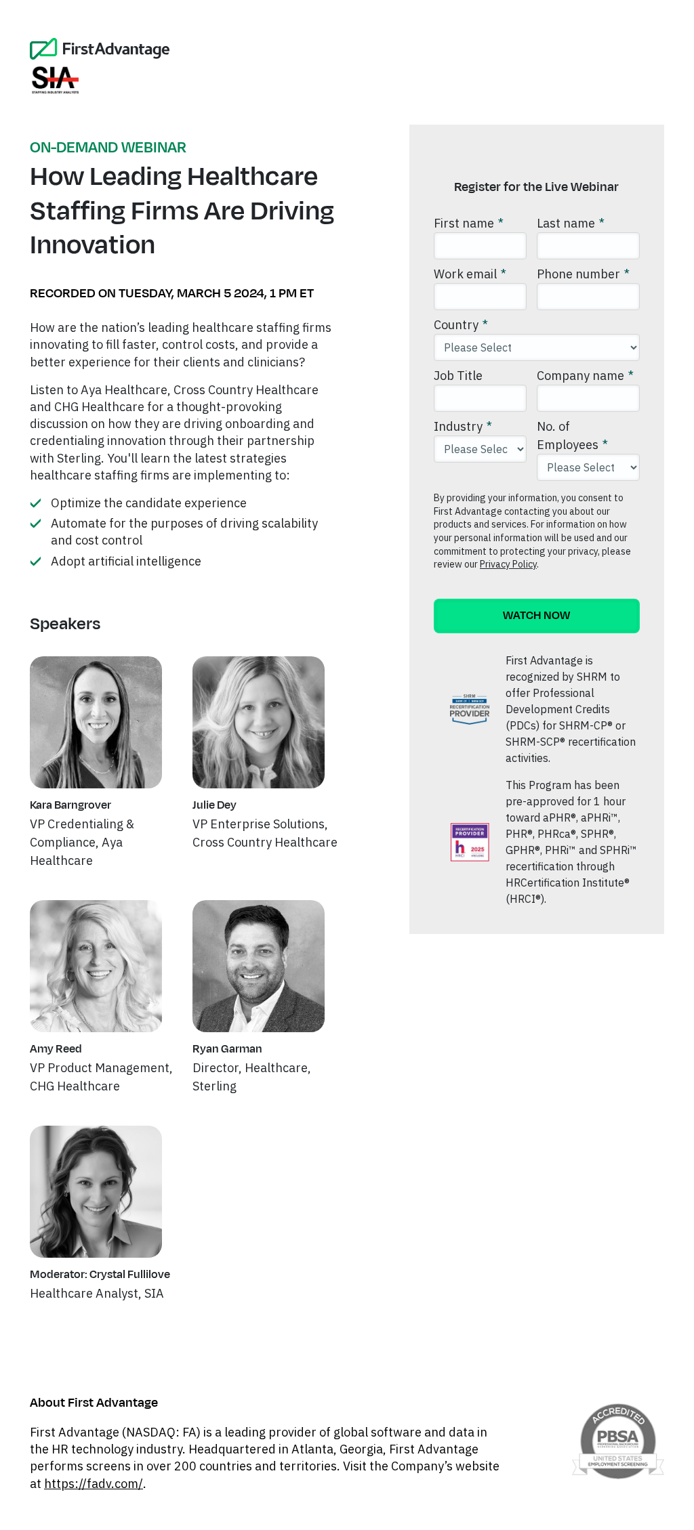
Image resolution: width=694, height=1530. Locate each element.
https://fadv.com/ (93, 1483)
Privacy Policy (508, 564)
